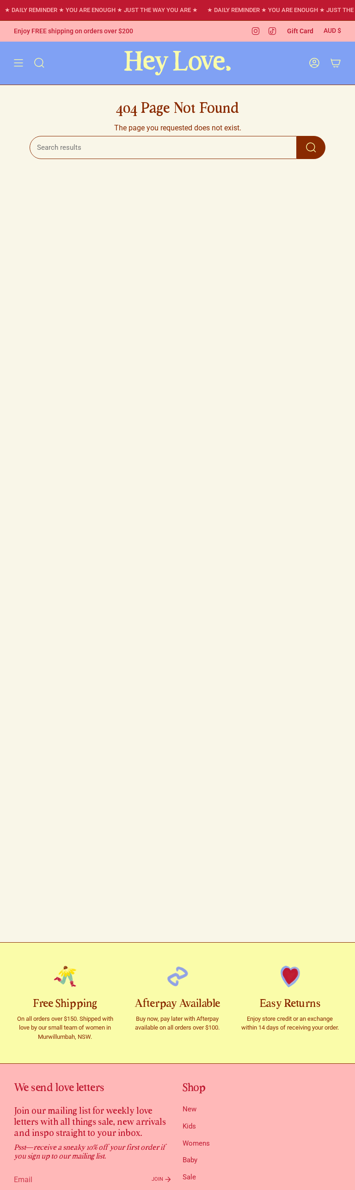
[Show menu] (18, 63)
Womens (196, 1143)
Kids (189, 1126)
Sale (189, 1177)
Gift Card (300, 31)
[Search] (311, 147)
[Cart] (335, 63)
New (189, 1109)
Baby (190, 1160)
